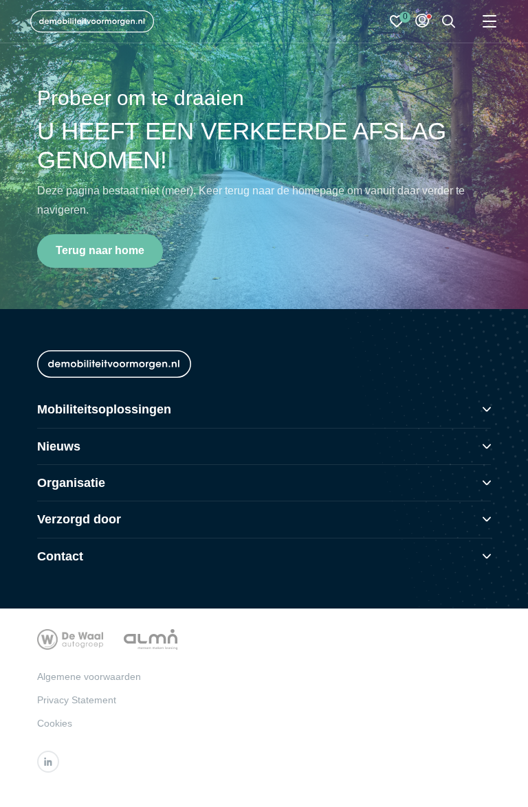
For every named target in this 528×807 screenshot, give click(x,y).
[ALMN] (150, 638)
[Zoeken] (449, 21)
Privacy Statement (76, 699)
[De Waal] (70, 638)
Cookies (54, 723)
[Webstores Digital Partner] (92, 21)
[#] (48, 762)
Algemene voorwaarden (89, 676)
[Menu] (489, 21)
